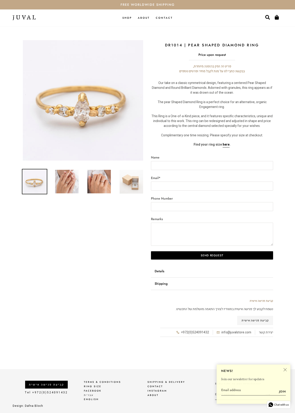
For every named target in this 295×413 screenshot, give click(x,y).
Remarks (157, 219)
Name (155, 157)
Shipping (161, 283)
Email (155, 178)
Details (159, 271)
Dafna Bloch (34, 406)
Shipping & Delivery (166, 382)
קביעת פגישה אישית (255, 320)
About (153, 395)
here (226, 144)
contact (155, 386)
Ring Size (92, 386)
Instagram (157, 390)
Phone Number (162, 198)
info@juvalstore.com (236, 332)
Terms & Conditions (102, 382)
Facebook (92, 390)
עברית (89, 395)
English (91, 399)
